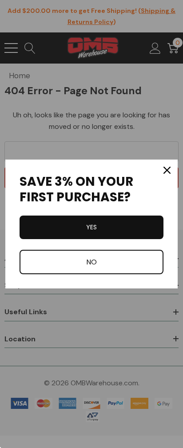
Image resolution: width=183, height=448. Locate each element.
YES (91, 227)
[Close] (167, 170)
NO (91, 262)
